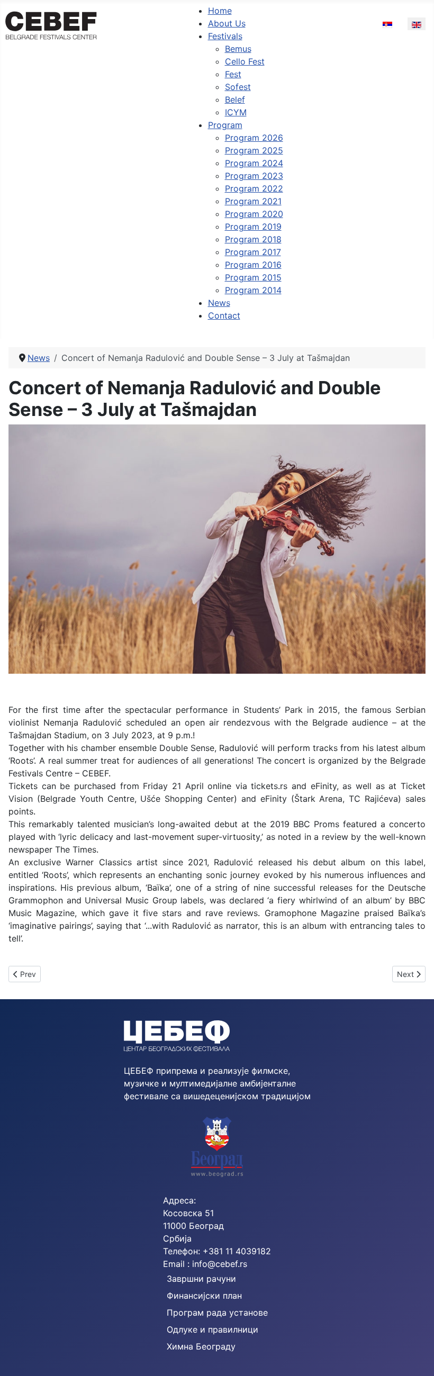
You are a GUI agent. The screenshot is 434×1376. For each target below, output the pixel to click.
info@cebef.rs (219, 1264)
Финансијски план (204, 1295)
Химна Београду (201, 1346)
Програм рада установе (217, 1312)
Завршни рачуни (201, 1278)
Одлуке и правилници (212, 1329)
